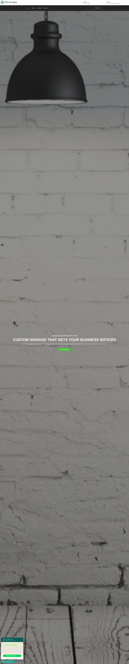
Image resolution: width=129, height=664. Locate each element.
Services (39, 8)
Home (27, 8)
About (33, 8)
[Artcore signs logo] (9, 2)
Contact (45, 8)
